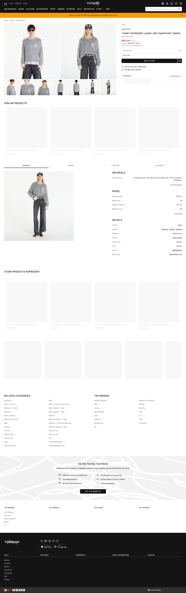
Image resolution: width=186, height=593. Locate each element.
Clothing (30, 9)
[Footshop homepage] (93, 3)
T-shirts (7, 431)
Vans (141, 412)
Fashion (7, 427)
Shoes (21, 9)
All (5, 3)
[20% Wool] (155, 178)
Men (11, 3)
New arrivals (10, 9)
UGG (141, 419)
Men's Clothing (10, 416)
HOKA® (141, 404)
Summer (164, 229)
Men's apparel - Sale (56, 412)
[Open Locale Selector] (162, 3)
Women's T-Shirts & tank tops (60, 423)
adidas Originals (100, 400)
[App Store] (46, 546)
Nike (96, 404)
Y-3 (140, 416)
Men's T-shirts (9, 404)
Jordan (97, 408)
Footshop (7, 400)
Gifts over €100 (10, 446)
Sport (53, 9)
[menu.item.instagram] (49, 541)
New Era (142, 408)
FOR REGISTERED (55, 442)
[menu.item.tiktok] (53, 541)
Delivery (7, 560)
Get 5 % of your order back (135, 67)
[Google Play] (60, 546)
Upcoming (71, 9)
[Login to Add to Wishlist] (180, 61)
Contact (7, 579)
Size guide (126, 55)
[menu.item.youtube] (45, 541)
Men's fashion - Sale (56, 408)
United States (156, 590)
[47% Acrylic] (180, 178)
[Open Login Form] (167, 3)
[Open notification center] (171, 3)
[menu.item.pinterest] (57, 541)
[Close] (182, 15)
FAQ (5, 576)
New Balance (99, 412)
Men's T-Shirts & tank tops (59, 404)
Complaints (8, 570)
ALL (50, 438)
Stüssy (6, 522)
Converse (142, 423)
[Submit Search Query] (179, 9)
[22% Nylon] (167, 178)
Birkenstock (98, 423)
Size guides (8, 573)
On (95, 427)
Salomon (97, 419)
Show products (175, 76)
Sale (79, 9)
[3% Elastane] (144, 178)
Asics (96, 416)
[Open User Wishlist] (176, 3)
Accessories (42, 9)
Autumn (179, 229)
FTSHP (99, 9)
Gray (180, 225)
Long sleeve (177, 238)
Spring (171, 229)
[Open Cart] (181, 3)
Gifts (6, 442)
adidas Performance (146, 400)
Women (18, 3)
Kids (25, 3)
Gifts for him (9, 434)
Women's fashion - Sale (58, 419)
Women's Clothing (11, 419)
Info (108, 9)
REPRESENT (126, 29)
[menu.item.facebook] (41, 541)
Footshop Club (85, 468)
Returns (6, 566)
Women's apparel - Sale (58, 427)
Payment (7, 563)
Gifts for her (8, 438)
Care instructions (176, 185)
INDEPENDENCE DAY (57, 446)
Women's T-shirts (11, 408)
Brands (61, 9)
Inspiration (89, 9)
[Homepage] (21, 542)
